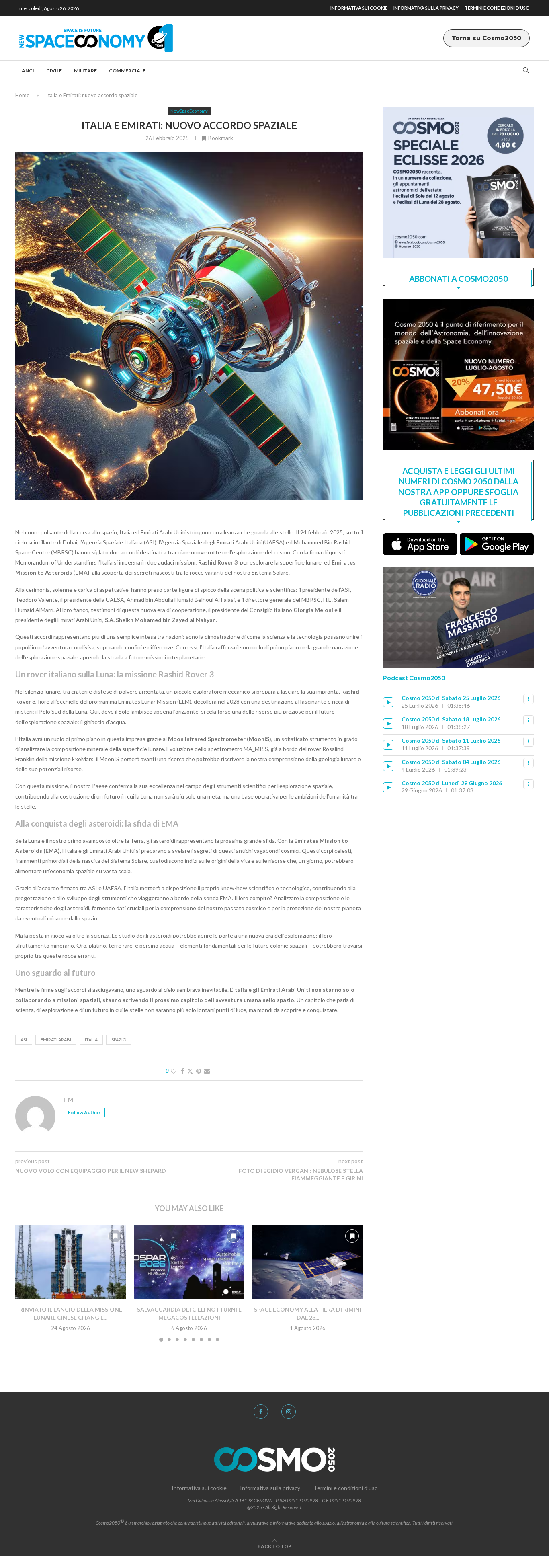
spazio (118, 1039)
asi (23, 1039)
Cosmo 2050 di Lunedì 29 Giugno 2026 (452, 783)
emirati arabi (56, 1039)
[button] (26, 1283)
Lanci (26, 71)
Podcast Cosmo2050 (414, 678)
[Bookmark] (115, 1236)
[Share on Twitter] (190, 1070)
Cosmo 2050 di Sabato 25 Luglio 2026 (451, 697)
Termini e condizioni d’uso (497, 7)
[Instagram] (288, 1411)
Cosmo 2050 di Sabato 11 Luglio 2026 (451, 740)
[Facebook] (261, 1411)
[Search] (526, 70)
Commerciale (127, 71)
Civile (54, 71)
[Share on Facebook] (182, 1070)
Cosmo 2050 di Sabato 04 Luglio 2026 (451, 761)
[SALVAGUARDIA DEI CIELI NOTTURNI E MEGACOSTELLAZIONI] (189, 1262)
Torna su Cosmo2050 (486, 38)
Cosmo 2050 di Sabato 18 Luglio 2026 (451, 719)
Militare (85, 71)
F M (68, 1099)
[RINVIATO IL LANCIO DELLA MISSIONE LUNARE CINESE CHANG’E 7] (70, 1262)
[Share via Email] (207, 1070)
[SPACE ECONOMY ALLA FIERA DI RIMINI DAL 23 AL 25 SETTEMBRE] (307, 1262)
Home (22, 95)
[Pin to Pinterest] (198, 1070)
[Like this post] (173, 1070)
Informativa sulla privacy (426, 7)
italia (91, 1039)
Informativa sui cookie (358, 7)
